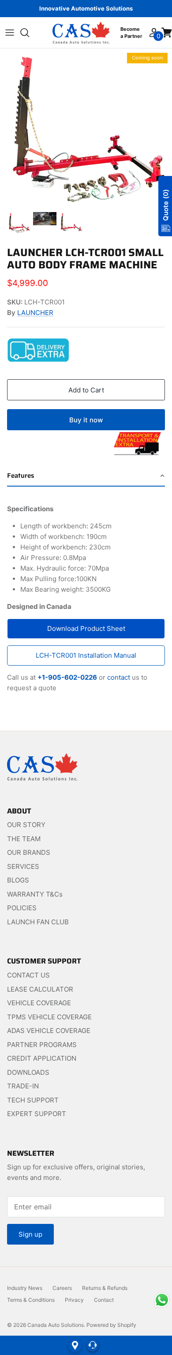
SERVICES (23, 866)
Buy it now (86, 420)
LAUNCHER (35, 312)
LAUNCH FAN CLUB (38, 922)
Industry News (24, 1288)
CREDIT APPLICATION (41, 1058)
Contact (104, 1299)
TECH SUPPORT (33, 1100)
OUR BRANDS (28, 852)
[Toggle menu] (9, 32)
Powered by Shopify (111, 1325)
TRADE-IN (23, 1086)
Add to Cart (86, 390)
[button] (86, 476)
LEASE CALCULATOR (40, 989)
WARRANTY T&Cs (35, 894)
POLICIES (22, 908)
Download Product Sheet (86, 628)
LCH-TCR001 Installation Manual (86, 655)
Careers (62, 1288)
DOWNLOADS (28, 1072)
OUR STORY (26, 824)
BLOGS (18, 880)
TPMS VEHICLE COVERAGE (49, 1017)
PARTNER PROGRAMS (42, 1044)
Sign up (30, 1234)
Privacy (74, 1299)
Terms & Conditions (31, 1299)
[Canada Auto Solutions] (81, 33)
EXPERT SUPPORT (36, 1114)
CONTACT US (28, 975)
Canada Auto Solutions (55, 1325)
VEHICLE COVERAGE (39, 1003)
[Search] (29, 32)
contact (118, 677)
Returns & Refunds (104, 1288)
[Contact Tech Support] (93, 1345)
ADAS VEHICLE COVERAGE (48, 1030)
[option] (86, 127)
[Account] (153, 32)
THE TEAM (24, 839)
